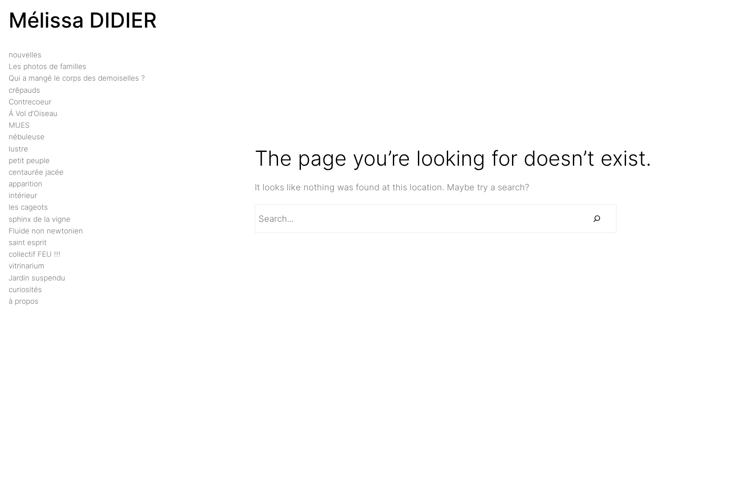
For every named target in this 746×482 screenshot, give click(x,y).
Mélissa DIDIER (83, 20)
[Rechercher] (596, 219)
